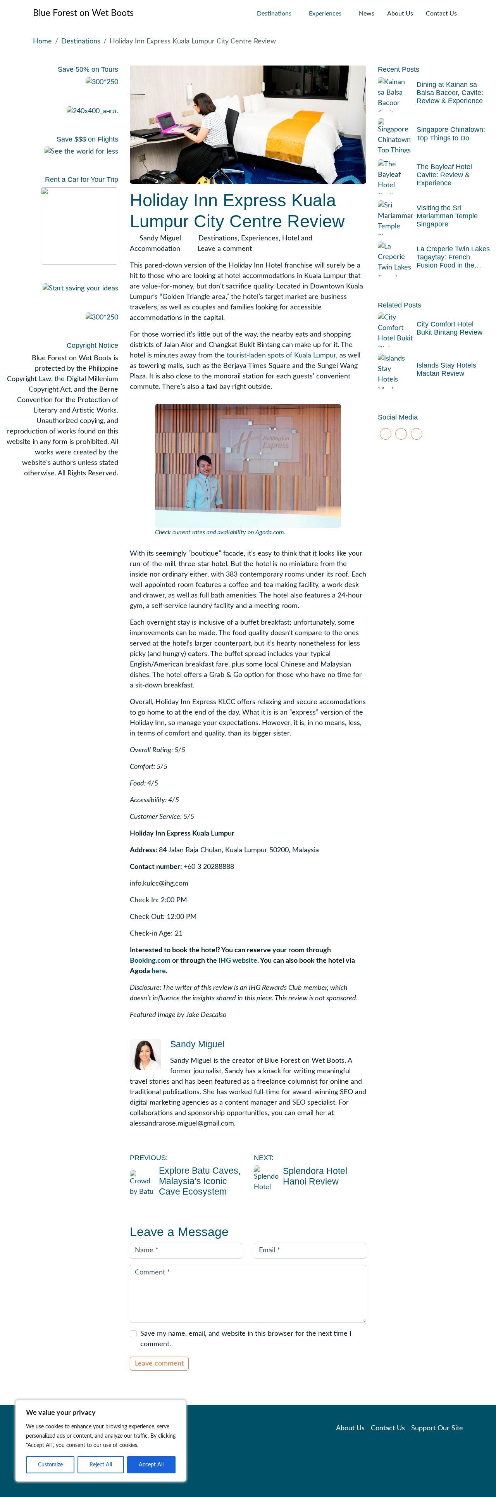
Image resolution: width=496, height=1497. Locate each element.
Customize (50, 1465)
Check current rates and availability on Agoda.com (219, 532)
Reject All (101, 1465)
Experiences (325, 13)
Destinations (274, 13)
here (159, 971)
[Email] (416, 434)
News (366, 13)
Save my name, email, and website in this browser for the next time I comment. (245, 1339)
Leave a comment (225, 248)
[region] (101, 1440)
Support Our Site (437, 1428)
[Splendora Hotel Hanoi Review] (266, 1178)
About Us (400, 13)
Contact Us (441, 13)
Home (42, 41)
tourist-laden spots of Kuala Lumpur (281, 355)
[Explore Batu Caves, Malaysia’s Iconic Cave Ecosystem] (142, 1182)
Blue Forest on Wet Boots (83, 13)
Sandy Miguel (160, 238)
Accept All (151, 1465)
